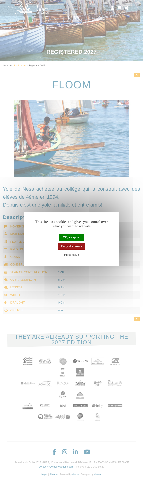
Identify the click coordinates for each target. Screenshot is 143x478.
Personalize (71, 254)
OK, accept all (71, 237)
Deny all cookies (71, 246)
